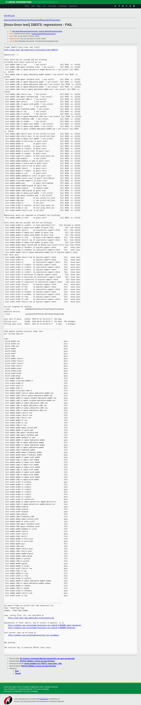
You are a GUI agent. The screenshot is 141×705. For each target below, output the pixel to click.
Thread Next (35, 20)
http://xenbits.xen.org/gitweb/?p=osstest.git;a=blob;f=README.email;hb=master (44, 625)
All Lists (11, 16)
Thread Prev (25, 20)
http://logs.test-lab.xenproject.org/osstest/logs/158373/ (31, 50)
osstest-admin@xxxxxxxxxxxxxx (50, 31)
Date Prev (8, 20)
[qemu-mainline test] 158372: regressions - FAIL (43, 664)
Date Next (16, 20)
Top (5, 16)
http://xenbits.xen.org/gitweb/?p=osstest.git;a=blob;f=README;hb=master (41, 628)
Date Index (45, 20)
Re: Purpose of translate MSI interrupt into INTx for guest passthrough (47, 659)
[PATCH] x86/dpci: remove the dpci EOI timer (37, 661)
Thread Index (55, 20)
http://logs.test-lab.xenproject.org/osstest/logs (31, 618)
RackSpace (44, 699)
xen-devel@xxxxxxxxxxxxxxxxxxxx (25, 31)
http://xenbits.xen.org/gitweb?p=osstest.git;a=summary (33, 635)
